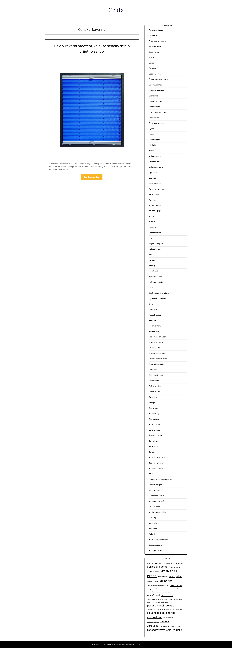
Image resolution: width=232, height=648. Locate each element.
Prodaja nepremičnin (157, 353)
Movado (152, 260)
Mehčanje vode (155, 249)
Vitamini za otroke (156, 496)
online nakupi (178, 599)
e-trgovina (150, 571)
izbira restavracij (163, 576)
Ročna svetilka (155, 386)
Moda (151, 255)
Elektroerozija (154, 107)
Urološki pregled (155, 485)
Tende (151, 452)
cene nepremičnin (177, 563)
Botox (151, 57)
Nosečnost (153, 271)
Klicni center (154, 194)
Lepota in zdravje (156, 233)
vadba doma (154, 617)
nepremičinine (151, 592)
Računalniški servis (156, 375)
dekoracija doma (157, 566)
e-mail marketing (174, 567)
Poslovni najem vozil (157, 337)
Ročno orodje (154, 392)
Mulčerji (152, 266)
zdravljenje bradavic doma (171, 626)
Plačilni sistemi (155, 326)
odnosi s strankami (167, 596)
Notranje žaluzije (156, 282)
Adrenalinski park (156, 30)
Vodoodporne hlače (157, 501)
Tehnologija (154, 441)
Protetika (153, 370)
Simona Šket (154, 397)
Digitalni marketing (156, 90)
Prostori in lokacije (156, 364)
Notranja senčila (155, 277)
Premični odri (154, 348)
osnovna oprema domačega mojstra (158, 602)
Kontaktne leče (155, 205)
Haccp (151, 134)
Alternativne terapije (157, 41)
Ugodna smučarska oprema (160, 479)
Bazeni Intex (154, 52)
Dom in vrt (153, 96)
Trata (151, 474)
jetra (179, 576)
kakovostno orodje (153, 581)
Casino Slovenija (155, 74)
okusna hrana (168, 599)
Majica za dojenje (156, 244)
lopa (168, 586)
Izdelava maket (155, 161)
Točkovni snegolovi (157, 457)
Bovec (151, 63)
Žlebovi (152, 534)
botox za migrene (157, 563)
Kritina (151, 216)
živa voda (153, 529)
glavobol (157, 571)
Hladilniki (152, 145)
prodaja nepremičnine (167, 609)
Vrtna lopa (153, 518)
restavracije (179, 609)
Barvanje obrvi (155, 46)
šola (168, 629)
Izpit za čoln (154, 172)
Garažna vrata (154, 118)
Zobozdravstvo (155, 545)
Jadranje (152, 178)
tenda (171, 612)
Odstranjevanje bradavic (159, 293)
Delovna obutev (155, 85)
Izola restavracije (156, 167)
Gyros (151, 129)
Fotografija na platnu (157, 112)
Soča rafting (154, 413)
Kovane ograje (155, 211)
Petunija (152, 320)
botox (148, 563)
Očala (151, 288)
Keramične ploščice (157, 189)
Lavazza (152, 227)
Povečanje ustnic (156, 342)
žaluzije (177, 629)
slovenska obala (157, 612)
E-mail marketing (156, 101)
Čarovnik (152, 68)
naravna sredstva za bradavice (171, 589)
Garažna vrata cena (157, 123)
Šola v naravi (154, 419)
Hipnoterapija (154, 140)
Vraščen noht (154, 507)
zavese (164, 621)
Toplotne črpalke (156, 468)
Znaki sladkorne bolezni (158, 539)
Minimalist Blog (120, 645)
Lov (150, 238)
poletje (170, 605)
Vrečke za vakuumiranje (158, 512)
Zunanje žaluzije (155, 550)
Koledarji (152, 200)
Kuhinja (152, 222)
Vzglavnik (153, 523)
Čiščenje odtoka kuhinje (159, 79)
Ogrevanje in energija (157, 298)
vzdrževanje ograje (153, 622)
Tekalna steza (154, 446)
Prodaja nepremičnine (158, 359)
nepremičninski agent (164, 592)
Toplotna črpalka (156, 463)
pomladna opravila (153, 609)
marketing (176, 585)
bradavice (166, 563)
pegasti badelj (156, 605)
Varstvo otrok (154, 490)
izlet (172, 576)
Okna (151, 304)
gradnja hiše (169, 570)
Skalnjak (152, 403)
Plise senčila (154, 331)
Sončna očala (154, 430)
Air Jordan (153, 35)
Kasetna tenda (155, 183)
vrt (164, 617)
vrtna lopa (169, 617)
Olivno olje (153, 309)
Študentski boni (155, 435)
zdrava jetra (154, 625)
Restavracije (154, 381)
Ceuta (116, 10)
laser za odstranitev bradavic (156, 586)
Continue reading (91, 177)
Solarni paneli (154, 424)
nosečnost (153, 595)
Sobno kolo (153, 408)
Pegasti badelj (155, 315)
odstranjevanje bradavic (155, 599)
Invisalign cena (155, 156)
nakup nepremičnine (153, 589)
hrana (152, 576)
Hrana (151, 150)
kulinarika (166, 580)
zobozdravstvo (156, 629)
